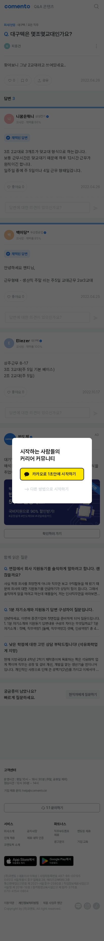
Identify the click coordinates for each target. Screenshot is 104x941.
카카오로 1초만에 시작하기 (54, 474)
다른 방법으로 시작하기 (49, 489)
